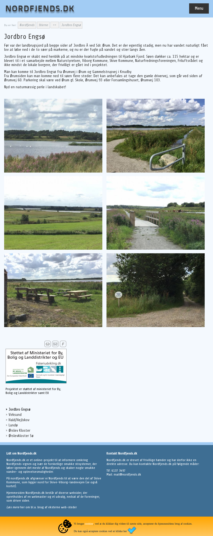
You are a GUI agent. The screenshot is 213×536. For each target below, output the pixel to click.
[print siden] (47, 346)
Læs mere (13, 507)
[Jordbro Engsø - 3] (53, 249)
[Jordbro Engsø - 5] (53, 326)
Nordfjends (26, 25)
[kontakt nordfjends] (55, 346)
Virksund (15, 415)
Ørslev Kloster (19, 430)
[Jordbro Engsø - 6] (155, 326)
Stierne (43, 25)
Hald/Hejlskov (19, 420)
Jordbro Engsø (20, 409)
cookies (89, 523)
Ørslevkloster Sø (21, 436)
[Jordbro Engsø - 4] (155, 249)
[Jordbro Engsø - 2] (155, 171)
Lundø (13, 425)
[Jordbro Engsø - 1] (53, 171)
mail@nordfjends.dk (127, 474)
